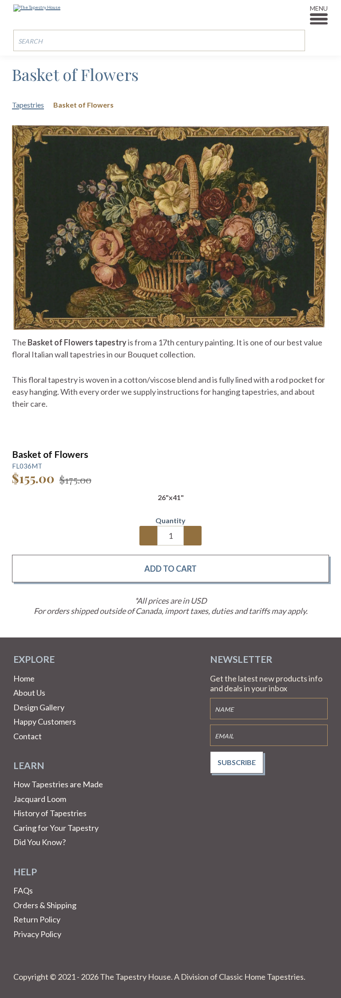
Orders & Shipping (44, 905)
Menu (319, 8)
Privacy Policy (37, 934)
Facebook (20, 961)
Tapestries (28, 104)
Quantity (170, 520)
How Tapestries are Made (58, 784)
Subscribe (237, 762)
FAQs (23, 890)
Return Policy (36, 919)
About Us (29, 692)
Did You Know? (39, 842)
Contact (27, 736)
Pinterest (42, 961)
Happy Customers (44, 721)
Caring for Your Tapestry (56, 828)
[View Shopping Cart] (321, 40)
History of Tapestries (50, 813)
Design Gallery (38, 707)
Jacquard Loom (39, 799)
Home (24, 678)
